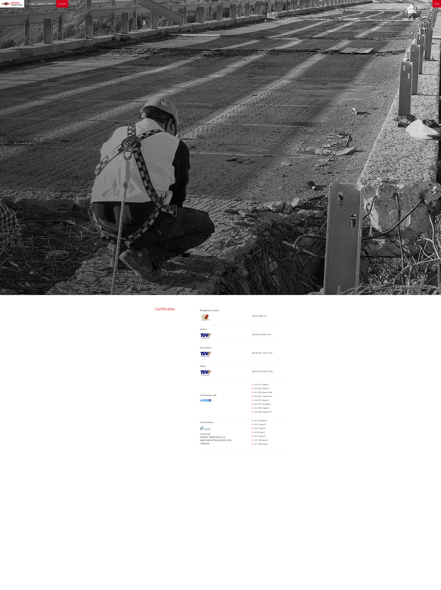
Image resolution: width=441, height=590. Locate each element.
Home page (30, 3)
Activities (51, 3)
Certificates (62, 3)
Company (41, 3)
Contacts (73, 3)
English (436, 3)
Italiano (428, 3)
